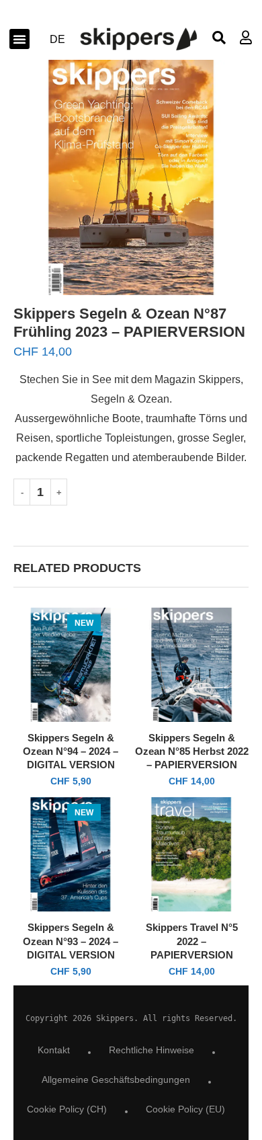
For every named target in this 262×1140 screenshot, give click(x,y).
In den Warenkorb (164, 492)
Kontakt (54, 1050)
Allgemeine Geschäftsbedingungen (116, 1079)
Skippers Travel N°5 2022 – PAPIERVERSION (192, 941)
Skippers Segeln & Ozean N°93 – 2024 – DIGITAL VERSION (70, 941)
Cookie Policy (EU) (185, 1109)
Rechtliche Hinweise (151, 1050)
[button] (19, 39)
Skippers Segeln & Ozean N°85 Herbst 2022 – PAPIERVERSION (192, 751)
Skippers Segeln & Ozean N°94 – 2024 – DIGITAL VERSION (70, 751)
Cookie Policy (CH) (67, 1109)
